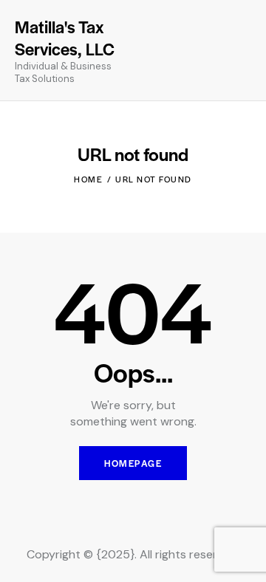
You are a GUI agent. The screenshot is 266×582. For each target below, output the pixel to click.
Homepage (133, 463)
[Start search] (240, 52)
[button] (214, 50)
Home (88, 179)
